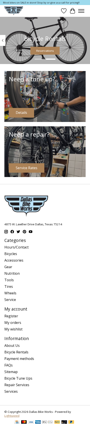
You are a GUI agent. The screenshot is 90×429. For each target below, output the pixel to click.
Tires (8, 286)
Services (11, 391)
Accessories (13, 260)
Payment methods (19, 358)
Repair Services (16, 384)
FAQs (8, 365)
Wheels (10, 293)
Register (11, 316)
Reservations (45, 51)
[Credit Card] (17, 422)
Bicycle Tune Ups (18, 378)
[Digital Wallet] (47, 422)
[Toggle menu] (81, 11)
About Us (12, 345)
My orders (12, 322)
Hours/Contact (16, 247)
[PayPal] (57, 422)
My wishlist (13, 329)
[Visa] (31, 422)
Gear (8, 266)
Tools (9, 280)
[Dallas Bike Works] (13, 10)
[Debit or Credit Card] (64, 422)
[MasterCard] (24, 422)
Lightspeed (11, 416)
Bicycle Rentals (16, 352)
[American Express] (38, 422)
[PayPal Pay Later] (71, 422)
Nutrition (12, 273)
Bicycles (10, 253)
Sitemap (11, 371)
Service (10, 299)
